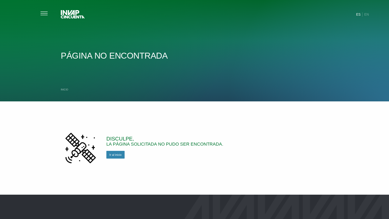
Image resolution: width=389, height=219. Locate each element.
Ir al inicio (115, 154)
